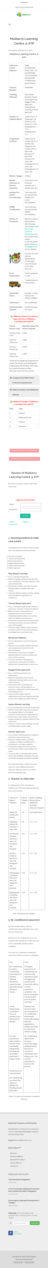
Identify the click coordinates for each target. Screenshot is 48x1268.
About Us (13, 1153)
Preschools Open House (24, 7)
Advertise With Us (16, 1156)
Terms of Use (18, 1262)
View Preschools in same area (24, 450)
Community (24, 2)
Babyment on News (17, 1160)
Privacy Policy (29, 1262)
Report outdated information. (24, 459)
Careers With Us (16, 1163)
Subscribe (34, 1223)
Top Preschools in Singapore (19, 1179)
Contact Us (14, 1166)
